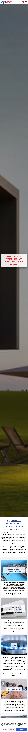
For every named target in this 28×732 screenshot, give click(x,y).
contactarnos (6, 551)
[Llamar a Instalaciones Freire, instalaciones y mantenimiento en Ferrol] (23, 2)
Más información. (22, 725)
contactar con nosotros (17, 709)
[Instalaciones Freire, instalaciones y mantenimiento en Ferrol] (7, 2)
